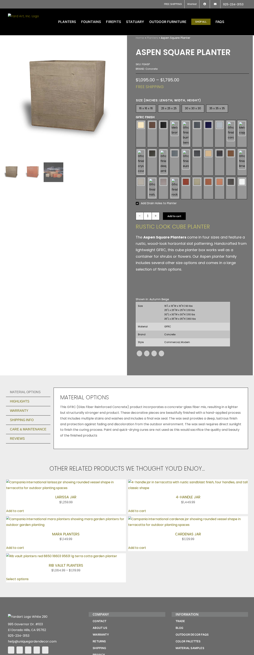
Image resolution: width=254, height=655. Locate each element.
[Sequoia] (186, 188)
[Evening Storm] (197, 162)
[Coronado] (231, 133)
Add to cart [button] (15, 511)
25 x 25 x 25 (169, 108)
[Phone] (45, 650)
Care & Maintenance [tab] (28, 429)
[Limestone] (242, 162)
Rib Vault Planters (66, 565)
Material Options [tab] (25, 392)
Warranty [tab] (19, 410)
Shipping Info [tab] (22, 420)
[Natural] (152, 188)
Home (140, 38)
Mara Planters (66, 534)
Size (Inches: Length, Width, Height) (168, 100)
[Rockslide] (175, 188)
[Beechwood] (152, 133)
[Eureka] (186, 162)
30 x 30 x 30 (193, 108)
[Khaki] (231, 162)
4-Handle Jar (188, 497)
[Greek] (208, 162)
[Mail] (37, 650)
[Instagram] (19, 650)
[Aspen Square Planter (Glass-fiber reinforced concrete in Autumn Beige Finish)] (64, 98)
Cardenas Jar (188, 534)
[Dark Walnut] (152, 162)
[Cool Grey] (220, 133)
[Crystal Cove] (141, 162)
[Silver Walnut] (197, 188)
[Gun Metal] (220, 162)
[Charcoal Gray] (197, 133)
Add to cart (174, 216)
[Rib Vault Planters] (61, 556)
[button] (240, 22)
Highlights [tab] (19, 401)
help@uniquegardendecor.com (32, 641)
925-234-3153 (18, 635)
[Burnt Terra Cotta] (186, 133)
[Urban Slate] (231, 188)
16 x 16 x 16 (146, 108)
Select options (17, 579)
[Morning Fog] (141, 188)
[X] (146, 353)
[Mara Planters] (66, 519)
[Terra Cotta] (208, 188)
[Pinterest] (154, 353)
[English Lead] (175, 162)
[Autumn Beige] (141, 133)
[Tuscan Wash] (220, 188)
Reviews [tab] (17, 438)
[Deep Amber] (163, 162)
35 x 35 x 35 (217, 108)
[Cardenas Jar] (188, 519)
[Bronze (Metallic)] (175, 133)
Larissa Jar (65, 497)
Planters (152, 38)
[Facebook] (139, 353)
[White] (242, 188)
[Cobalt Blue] (208, 133)
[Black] (163, 133)
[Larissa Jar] (66, 482)
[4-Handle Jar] (188, 482)
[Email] (161, 353)
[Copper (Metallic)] (242, 133)
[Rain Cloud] (163, 188)
